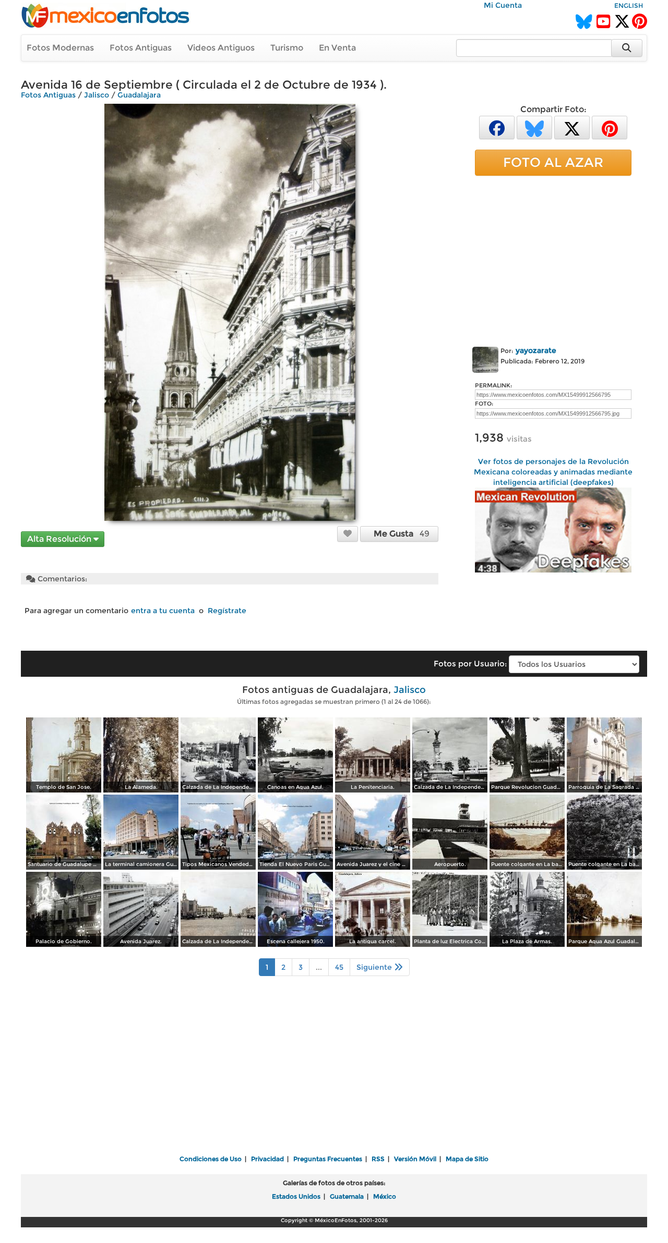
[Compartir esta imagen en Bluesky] (534, 127)
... (319, 967)
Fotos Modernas (60, 48)
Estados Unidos (296, 1196)
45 (339, 967)
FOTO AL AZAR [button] (553, 162)
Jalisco (96, 95)
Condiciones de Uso (211, 1159)
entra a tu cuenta (163, 610)
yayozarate (536, 350)
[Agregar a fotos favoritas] (347, 533)
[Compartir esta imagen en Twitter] (572, 127)
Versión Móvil (415, 1159)
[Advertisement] (553, 259)
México (384, 1196)
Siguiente (375, 967)
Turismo (286, 48)
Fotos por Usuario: (470, 663)
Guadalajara (139, 95)
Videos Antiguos (221, 48)
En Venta (337, 48)
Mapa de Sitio (467, 1159)
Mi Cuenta (503, 5)
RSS (378, 1159)
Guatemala (347, 1196)
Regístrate (227, 610)
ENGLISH (628, 5)
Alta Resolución (60, 539)
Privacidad (267, 1159)
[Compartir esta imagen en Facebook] (497, 127)
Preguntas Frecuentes (327, 1159)
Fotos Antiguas (141, 48)
